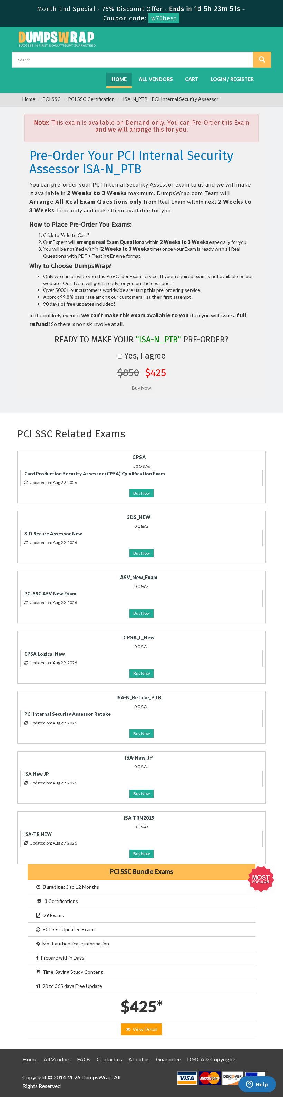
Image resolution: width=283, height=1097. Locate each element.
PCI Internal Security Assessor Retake (67, 714)
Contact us (109, 1059)
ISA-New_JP (139, 758)
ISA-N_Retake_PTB (138, 697)
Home (119, 79)
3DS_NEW (138, 517)
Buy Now (141, 493)
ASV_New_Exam (138, 577)
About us (139, 1059)
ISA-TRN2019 (139, 818)
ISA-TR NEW (38, 834)
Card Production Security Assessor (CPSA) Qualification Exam (94, 473)
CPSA (139, 457)
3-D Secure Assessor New (53, 533)
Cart (191, 79)
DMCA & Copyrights (212, 1059)
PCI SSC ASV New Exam (50, 594)
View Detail (143, 1029)
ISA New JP (36, 774)
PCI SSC (51, 99)
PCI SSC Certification (91, 99)
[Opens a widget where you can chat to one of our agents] (257, 1085)
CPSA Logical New (44, 654)
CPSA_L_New (138, 637)
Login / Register (232, 79)
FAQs (83, 1059)
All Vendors (156, 79)
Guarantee (168, 1059)
